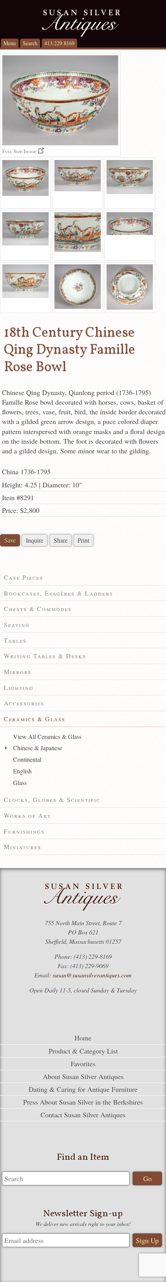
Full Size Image (19, 151)
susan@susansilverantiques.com (92, 975)
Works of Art (27, 815)
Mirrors (18, 671)
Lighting (19, 687)
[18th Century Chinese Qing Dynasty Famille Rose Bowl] (25, 183)
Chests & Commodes (38, 608)
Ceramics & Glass (34, 719)
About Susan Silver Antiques (83, 1076)
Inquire (34, 540)
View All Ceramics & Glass (47, 736)
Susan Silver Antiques (81, 23)
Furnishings (24, 831)
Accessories (24, 703)
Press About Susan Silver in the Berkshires (83, 1102)
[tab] (83, 578)
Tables (15, 640)
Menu (9, 43)
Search (30, 43)
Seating (17, 624)
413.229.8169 (59, 43)
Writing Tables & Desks (45, 656)
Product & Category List (83, 1051)
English (22, 771)
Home (83, 1037)
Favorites (83, 1063)
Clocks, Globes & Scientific (52, 799)
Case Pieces (23, 577)
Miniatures (22, 847)
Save (10, 540)
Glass (20, 782)
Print (83, 540)
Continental (27, 759)
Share (61, 540)
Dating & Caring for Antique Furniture (83, 1089)
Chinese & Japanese (37, 748)
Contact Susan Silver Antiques (83, 1114)
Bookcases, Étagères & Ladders (58, 593)
